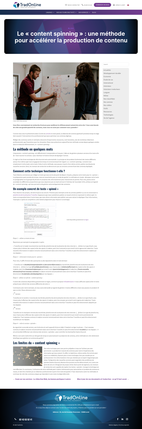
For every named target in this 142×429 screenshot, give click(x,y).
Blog (94, 12)
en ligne (86, 220)
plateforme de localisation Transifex (25, 195)
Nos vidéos (108, 105)
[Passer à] (128, 5)
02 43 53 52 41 (25, 419)
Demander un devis (102, 5)
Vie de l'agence (109, 118)
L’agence (49, 12)
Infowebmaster (69, 282)
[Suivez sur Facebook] (118, 419)
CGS (119, 425)
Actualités (107, 70)
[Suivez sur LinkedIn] (122, 419)
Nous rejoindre (125, 425)
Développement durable (112, 73)
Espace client (119, 5)
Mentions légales (113, 425)
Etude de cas (108, 80)
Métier (106, 96)
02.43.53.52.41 (87, 5)
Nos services (83, 12)
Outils (106, 108)
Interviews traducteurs (112, 89)
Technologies (108, 115)
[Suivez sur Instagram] (127, 419)
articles (48, 134)
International (108, 83)
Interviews (107, 86)
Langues (107, 92)
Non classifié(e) (109, 99)
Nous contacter (72, 5)
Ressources (108, 111)
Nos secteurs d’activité (66, 12)
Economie (107, 76)
